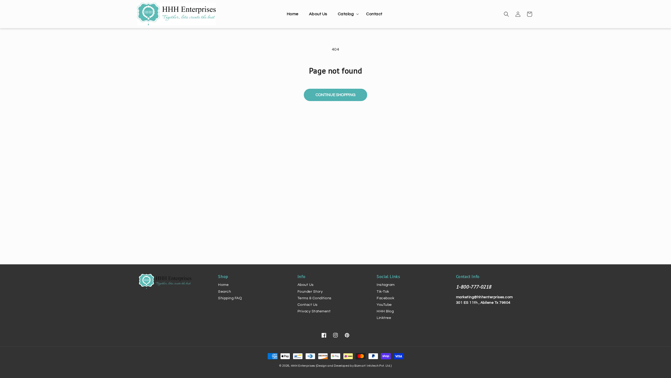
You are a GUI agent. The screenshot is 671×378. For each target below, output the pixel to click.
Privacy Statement (314, 311)
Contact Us (307, 305)
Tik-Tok (383, 291)
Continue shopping (335, 95)
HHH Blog (385, 311)
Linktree (384, 318)
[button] (347, 14)
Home (223, 285)
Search (224, 291)
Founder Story (310, 291)
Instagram (386, 285)
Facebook (385, 298)
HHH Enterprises (303, 365)
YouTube (384, 305)
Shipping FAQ (230, 298)
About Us (305, 285)
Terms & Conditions (314, 298)
